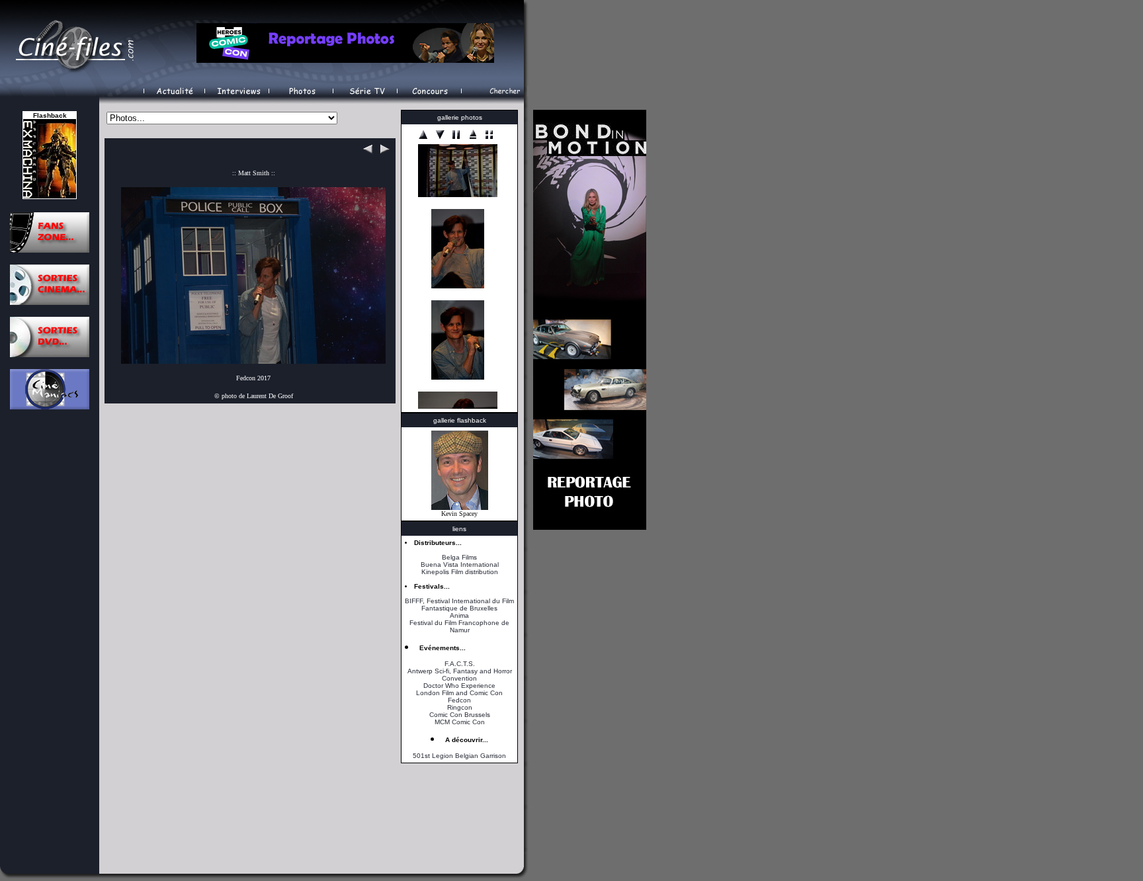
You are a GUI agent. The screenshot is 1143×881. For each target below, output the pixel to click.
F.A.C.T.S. (459, 663)
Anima (459, 615)
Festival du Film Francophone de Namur (459, 626)
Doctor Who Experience (459, 685)
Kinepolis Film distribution (459, 571)
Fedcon (459, 700)
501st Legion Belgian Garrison (459, 755)
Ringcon (459, 707)
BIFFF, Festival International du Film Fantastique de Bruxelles (459, 604)
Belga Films (459, 557)
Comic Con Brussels (459, 714)
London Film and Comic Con (459, 692)
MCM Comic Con (460, 722)
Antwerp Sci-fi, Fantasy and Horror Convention (459, 674)
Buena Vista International (460, 564)
